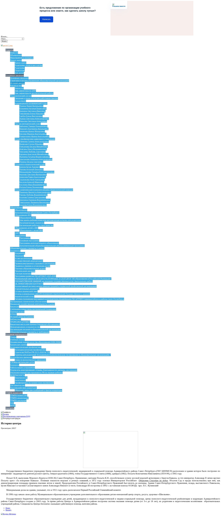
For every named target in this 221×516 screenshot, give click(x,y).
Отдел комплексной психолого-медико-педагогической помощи (44, 189)
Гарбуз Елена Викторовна (30, 116)
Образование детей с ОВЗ (26, 228)
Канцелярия (20, 101)
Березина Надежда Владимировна (34, 200)
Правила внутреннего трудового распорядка (35, 263)
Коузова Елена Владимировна (33, 205)
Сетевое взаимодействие (26, 291)
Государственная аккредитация (29, 261)
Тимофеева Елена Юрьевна (31, 113)
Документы (15, 250)
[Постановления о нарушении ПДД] (15, 416)
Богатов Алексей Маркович (31, 182)
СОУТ (17, 233)
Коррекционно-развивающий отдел (31, 103)
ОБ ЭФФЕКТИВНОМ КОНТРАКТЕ (29, 283)
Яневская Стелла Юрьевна (31, 144)
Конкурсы (14, 365)
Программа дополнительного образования (39, 243)
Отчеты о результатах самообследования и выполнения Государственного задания (52, 294)
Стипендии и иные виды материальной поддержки (33, 309)
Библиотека (15, 319)
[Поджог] (5, 414)
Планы (13, 337)
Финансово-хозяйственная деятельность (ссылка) (32, 304)
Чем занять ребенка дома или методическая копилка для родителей (50, 220)
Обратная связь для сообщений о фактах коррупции (38, 390)
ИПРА (12, 405)
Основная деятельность (16, 334)
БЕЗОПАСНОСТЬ (17, 375)
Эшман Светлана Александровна (34, 118)
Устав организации (23, 258)
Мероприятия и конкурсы (21, 57)
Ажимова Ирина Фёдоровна (32, 131)
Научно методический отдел (28, 123)
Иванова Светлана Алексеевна (33, 121)
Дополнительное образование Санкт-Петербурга (37, 212)
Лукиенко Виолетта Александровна (35, 192)
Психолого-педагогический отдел (30, 164)
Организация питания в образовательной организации (35, 329)
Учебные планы (17, 339)
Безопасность (21, 377)
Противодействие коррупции (23, 388)
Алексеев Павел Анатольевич (32, 177)
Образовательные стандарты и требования (29, 332)
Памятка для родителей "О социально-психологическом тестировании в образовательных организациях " (63, 355)
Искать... (4, 37)
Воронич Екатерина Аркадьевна (33, 129)
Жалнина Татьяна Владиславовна (34, 156)
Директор (19, 88)
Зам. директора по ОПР (25, 90)
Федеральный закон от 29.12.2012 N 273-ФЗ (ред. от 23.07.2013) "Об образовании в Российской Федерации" (63, 278)
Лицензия (19, 255)
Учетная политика (23, 273)
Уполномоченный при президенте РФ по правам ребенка (36, 372)
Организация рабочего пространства (36, 225)
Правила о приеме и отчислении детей (32, 266)
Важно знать (16, 60)
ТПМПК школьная (18, 400)
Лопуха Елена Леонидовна (31, 187)
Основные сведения (15, 75)
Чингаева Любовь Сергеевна (32, 151)
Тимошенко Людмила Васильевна (34, 202)
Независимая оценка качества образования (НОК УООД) (35, 342)
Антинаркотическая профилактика (25, 347)
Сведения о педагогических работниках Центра (36, 98)
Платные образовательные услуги (30, 268)
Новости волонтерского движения (30, 360)
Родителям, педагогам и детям (28, 65)
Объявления (16, 55)
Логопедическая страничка (31, 222)
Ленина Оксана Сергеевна (31, 162)
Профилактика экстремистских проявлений (34, 382)
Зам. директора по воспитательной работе (34, 93)
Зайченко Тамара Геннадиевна (33, 126)
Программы (20, 235)
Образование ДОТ (23, 215)
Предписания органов (25, 271)
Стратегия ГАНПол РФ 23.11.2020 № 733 (32, 352)
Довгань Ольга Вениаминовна (33, 149)
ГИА (12, 403)
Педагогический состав (20, 96)
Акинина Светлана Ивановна (32, 111)
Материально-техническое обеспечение (28, 301)
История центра (17, 83)
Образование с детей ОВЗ (31, 230)
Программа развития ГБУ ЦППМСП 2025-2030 (35, 276)
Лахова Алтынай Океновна (31, 169)
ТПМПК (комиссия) (14, 393)
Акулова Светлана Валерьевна (33, 174)
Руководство (16, 85)
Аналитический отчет (24, 296)
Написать (46, 19)
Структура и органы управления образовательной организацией (39, 80)
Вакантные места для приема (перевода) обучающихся (35, 324)
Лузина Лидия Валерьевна (31, 106)
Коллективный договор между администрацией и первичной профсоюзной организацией (55, 286)
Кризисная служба (18, 344)
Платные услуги (17, 311)
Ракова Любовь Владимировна (33, 195)
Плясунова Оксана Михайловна (33, 146)
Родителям (20, 68)
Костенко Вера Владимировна (33, 184)
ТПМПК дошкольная (19, 398)
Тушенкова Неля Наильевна (32, 179)
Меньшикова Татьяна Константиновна (36, 172)
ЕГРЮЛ (13, 314)
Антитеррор (20, 380)
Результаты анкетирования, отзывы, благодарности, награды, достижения (43, 370)
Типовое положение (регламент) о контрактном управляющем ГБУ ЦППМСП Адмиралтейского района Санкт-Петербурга (69, 299)
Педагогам (20, 70)
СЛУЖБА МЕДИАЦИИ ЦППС (22, 362)
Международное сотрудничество (25, 327)
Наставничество (17, 385)
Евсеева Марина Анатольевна (32, 134)
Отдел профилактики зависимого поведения (35, 139)
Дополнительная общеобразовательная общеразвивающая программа (51, 245)
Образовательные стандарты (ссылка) (27, 248)
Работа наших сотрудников (22, 367)
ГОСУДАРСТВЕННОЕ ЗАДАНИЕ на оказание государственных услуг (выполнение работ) (54, 281)
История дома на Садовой (22, 316)
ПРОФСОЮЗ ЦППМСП (20, 321)
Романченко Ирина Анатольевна (34, 136)
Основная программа (29, 240)
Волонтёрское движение (21, 357)
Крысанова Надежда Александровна (35, 159)
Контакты (10, 408)
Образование (16, 207)
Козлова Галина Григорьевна (32, 197)
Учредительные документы (27, 288)
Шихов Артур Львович (29, 167)
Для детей (19, 73)
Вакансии (14, 306)
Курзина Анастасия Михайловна (33, 154)
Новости (9, 50)
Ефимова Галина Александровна (34, 141)
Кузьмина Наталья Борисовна (32, 108)
